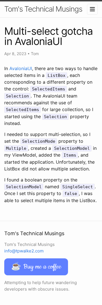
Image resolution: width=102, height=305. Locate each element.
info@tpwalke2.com (24, 251)
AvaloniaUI (20, 68)
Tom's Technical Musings (43, 9)
